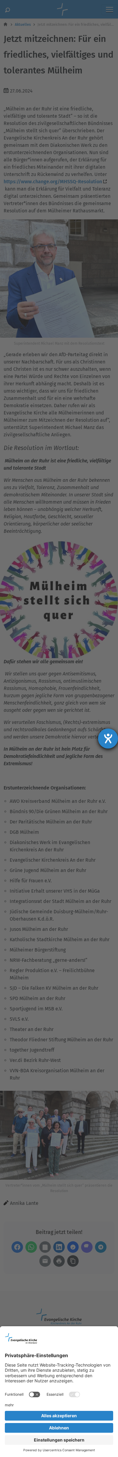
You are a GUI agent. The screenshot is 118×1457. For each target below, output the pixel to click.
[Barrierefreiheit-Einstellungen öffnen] (108, 739)
